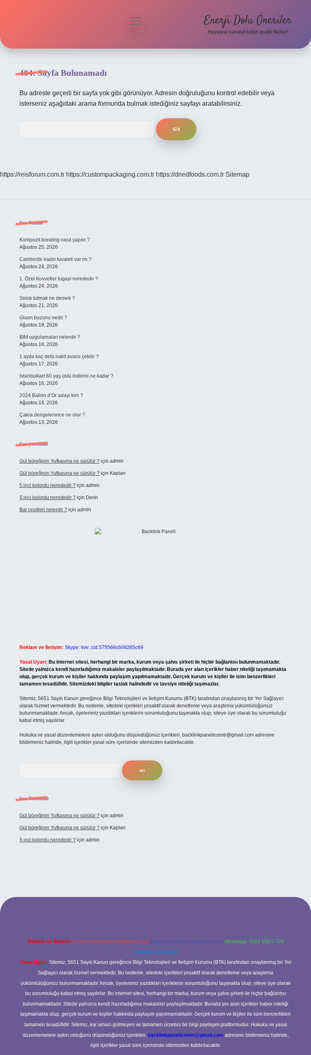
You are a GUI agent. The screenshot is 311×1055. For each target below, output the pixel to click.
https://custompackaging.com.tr (110, 174)
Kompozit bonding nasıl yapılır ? (54, 240)
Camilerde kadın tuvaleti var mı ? (55, 259)
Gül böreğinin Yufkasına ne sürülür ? (59, 461)
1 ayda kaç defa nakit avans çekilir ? (59, 356)
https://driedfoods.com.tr (190, 174)
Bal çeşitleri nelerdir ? (43, 510)
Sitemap (237, 174)
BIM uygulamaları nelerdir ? (49, 337)
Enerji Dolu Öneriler (248, 21)
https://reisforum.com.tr (32, 174)
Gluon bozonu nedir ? (43, 317)
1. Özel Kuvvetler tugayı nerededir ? (58, 279)
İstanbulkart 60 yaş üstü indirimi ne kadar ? (66, 376)
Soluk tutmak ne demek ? (47, 298)
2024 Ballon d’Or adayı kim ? (51, 395)
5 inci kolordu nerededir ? (47, 485)
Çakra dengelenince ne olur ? (52, 415)
